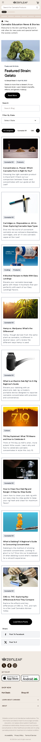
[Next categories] (38, 130)
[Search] (37, 7)
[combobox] (19, 7)
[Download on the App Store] (11, 678)
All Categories (8, 131)
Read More (14, 95)
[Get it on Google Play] (30, 678)
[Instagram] (15, 665)
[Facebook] (9, 665)
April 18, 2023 (22, 81)
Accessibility (9, 735)
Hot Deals (6, 692)
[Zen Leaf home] (20, 2)
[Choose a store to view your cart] (37, 2)
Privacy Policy (19, 735)
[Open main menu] (3, 2)
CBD (32, 131)
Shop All (25, 692)
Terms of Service (30, 735)
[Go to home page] (20, 659)
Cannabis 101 (22, 131)
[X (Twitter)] (4, 665)
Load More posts (20, 621)
